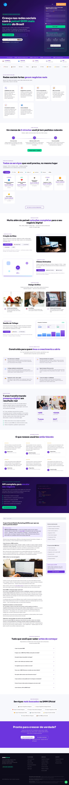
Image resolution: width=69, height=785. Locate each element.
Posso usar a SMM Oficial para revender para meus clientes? (34, 670)
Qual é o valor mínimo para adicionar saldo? (34, 661)
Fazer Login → (56, 26)
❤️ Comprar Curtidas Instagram (18, 709)
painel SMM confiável (19, 585)
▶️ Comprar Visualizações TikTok (20, 712)
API (52, 4)
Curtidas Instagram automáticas (53, 528)
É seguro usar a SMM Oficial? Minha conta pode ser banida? (34, 652)
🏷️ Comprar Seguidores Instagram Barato (43, 706)
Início (5, 518)
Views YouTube (44, 764)
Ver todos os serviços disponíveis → (34, 207)
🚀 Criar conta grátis (8, 34)
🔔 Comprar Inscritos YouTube (49, 712)
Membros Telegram (51, 539)
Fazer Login (29, 768)
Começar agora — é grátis (34, 150)
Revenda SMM (44, 770)
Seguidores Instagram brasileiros (54, 526)
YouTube (20, 172)
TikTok (14, 172)
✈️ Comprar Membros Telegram (27, 715)
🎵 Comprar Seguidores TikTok (51, 709)
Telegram (43, 172)
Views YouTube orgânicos (53, 530)
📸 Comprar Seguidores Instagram (25, 706)
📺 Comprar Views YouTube (35, 712)
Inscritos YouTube (45, 766)
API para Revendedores (31, 764)
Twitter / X (28, 172)
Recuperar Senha (58, 762)
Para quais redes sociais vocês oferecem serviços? (34, 674)
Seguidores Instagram (45, 759)
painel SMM (22, 531)
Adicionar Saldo (30, 762)
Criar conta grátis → (56, 571)
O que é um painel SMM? (34, 648)
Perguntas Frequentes (59, 759)
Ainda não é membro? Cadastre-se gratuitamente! (55, 48)
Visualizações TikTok (52, 537)
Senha (47, 18)
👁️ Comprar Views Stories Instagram (34, 709)
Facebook (35, 172)
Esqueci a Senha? (62, 23)
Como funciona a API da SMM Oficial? (34, 687)
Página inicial (61, 4)
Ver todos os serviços (21, 34)
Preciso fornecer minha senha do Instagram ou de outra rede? (34, 683)
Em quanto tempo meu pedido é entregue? (34, 657)
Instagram (6, 172)
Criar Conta (29, 766)
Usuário (47, 13)
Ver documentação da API (9, 507)
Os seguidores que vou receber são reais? (34, 665)
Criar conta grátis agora (27, 737)
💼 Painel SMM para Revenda (42, 715)
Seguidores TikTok (51, 532)
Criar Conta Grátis (55, 29)
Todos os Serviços (30, 759)
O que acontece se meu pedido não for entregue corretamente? (34, 678)
